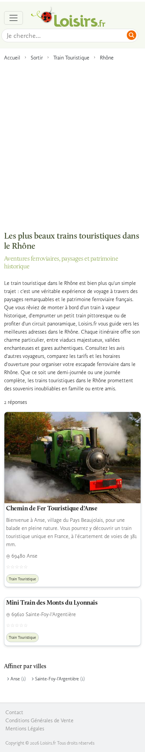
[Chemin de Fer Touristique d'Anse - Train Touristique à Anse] (72, 457)
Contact (14, 712)
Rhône (107, 57)
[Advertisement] (72, 142)
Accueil (12, 57)
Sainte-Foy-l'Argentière (57, 679)
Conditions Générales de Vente (39, 720)
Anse (15, 679)
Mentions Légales (24, 728)
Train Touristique (71, 57)
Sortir (37, 57)
